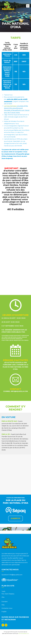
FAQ (3, 605)
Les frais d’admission (10, 106)
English (4, 611)
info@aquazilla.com (19, 391)
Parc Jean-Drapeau (8, 594)
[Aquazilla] (8, 6)
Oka (3, 597)
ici (20, 204)
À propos (4, 601)
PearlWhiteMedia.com (23, 633)
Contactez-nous (7, 608)
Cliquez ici (15, 518)
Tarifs (3, 591)
